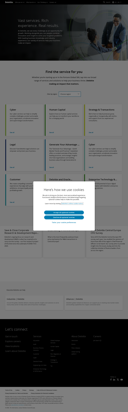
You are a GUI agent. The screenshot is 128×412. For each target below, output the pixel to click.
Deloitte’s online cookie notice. (72, 204)
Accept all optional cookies (64, 213)
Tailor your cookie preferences (64, 222)
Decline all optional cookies (64, 217)
